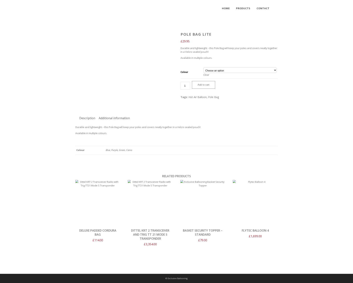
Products (243, 8)
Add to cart (203, 84)
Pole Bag (213, 97)
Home (226, 8)
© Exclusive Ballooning (176, 278)
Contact (263, 8)
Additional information (114, 118)
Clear (206, 74)
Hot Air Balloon (197, 97)
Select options (202, 201)
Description (87, 118)
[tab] (87, 118)
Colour (184, 72)
